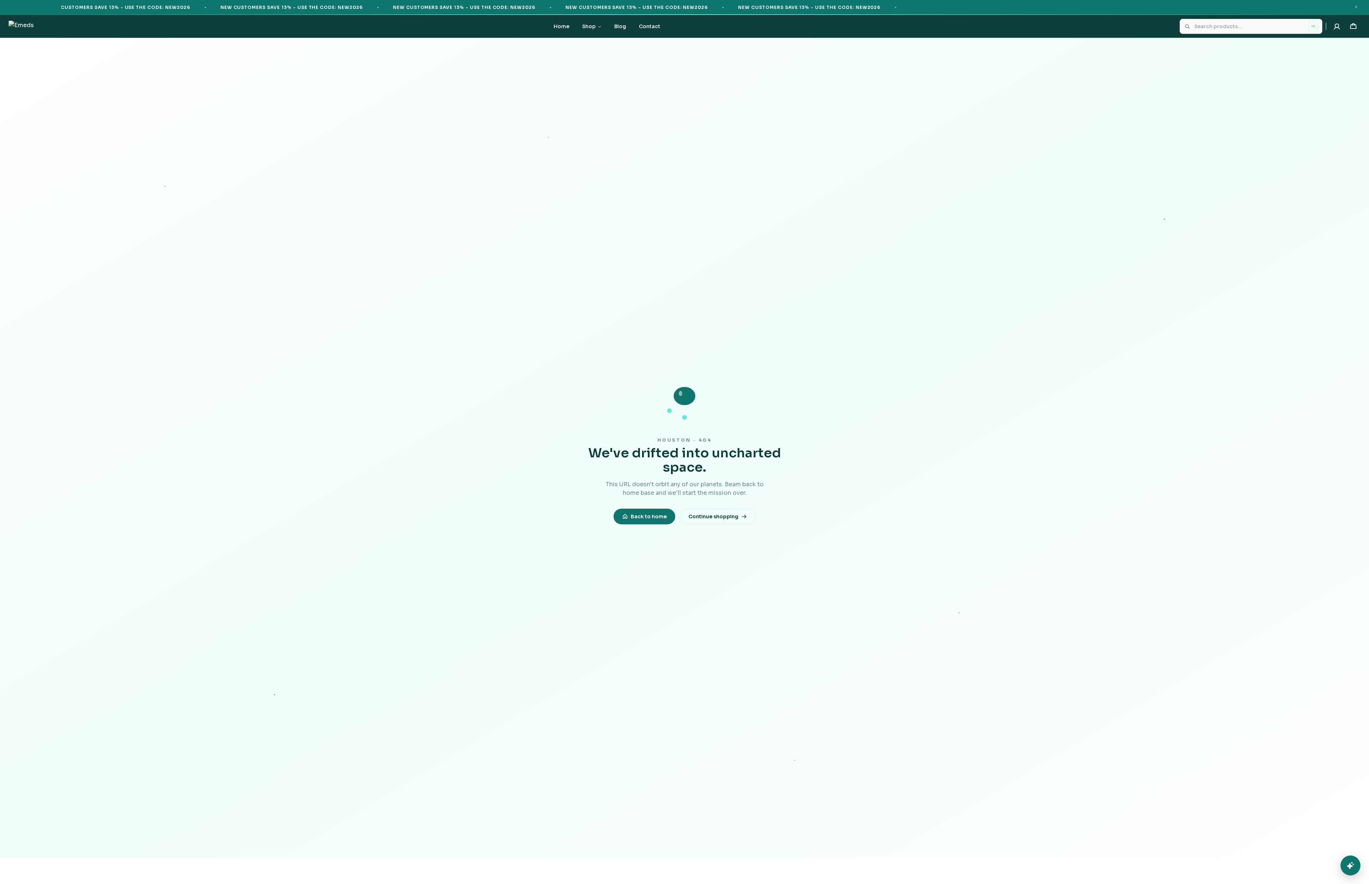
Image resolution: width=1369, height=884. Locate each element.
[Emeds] (21, 26)
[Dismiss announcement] (1356, 7)
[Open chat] (1350, 865)
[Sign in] (1337, 26)
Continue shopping (713, 516)
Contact (649, 26)
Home (561, 26)
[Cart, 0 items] (1353, 26)
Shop (589, 26)
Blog (620, 26)
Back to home (649, 516)
